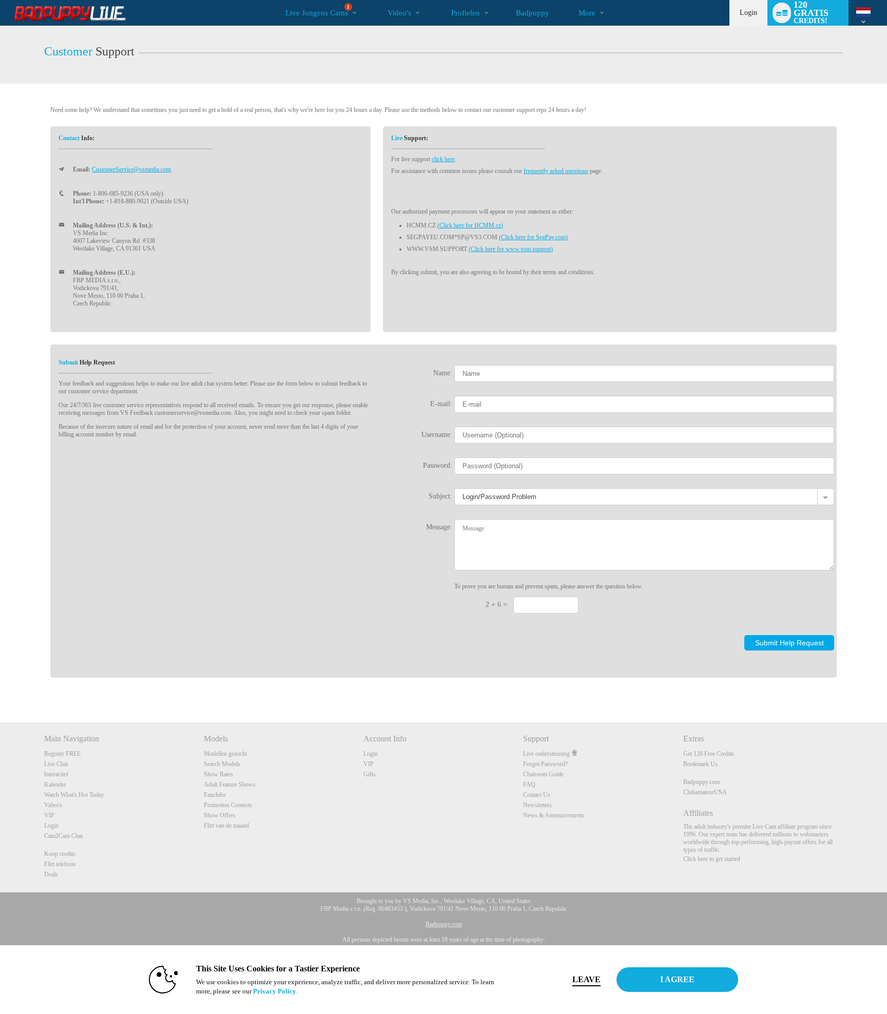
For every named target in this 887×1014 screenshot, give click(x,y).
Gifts (369, 774)
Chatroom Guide (543, 774)
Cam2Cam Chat (63, 835)
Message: (439, 527)
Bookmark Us (700, 764)
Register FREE (62, 753)
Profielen (465, 13)
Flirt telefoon (59, 864)
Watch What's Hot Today (74, 794)
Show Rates (218, 774)
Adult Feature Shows (230, 784)
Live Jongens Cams (317, 11)
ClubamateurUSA (705, 792)
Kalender (55, 784)
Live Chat (56, 764)
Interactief (56, 774)
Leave (586, 979)
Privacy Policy (274, 991)
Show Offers (220, 815)
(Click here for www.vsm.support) (511, 249)
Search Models (222, 764)
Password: (437, 465)
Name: (442, 373)
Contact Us (536, 794)
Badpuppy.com (701, 782)
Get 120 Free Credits (708, 753)
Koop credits (59, 853)
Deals (51, 874)
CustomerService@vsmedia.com (131, 169)
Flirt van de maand (226, 825)
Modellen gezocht (225, 753)
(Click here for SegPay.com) (533, 237)
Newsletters (537, 805)
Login (748, 12)
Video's (399, 13)
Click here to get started (711, 859)
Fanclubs (215, 794)
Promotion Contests (228, 805)
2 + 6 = (496, 604)
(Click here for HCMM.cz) (470, 225)
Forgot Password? (545, 764)
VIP (49, 815)
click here (443, 159)
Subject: (440, 496)
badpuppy (532, 13)
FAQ (529, 784)
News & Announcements (553, 815)
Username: (436, 434)
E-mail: (441, 403)
